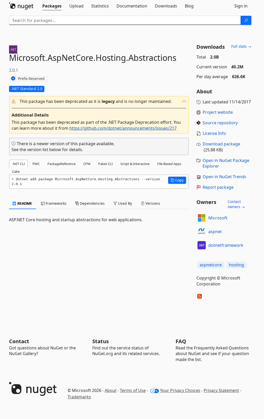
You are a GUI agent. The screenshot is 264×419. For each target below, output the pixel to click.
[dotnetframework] (201, 245)
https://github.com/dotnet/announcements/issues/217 (123, 128)
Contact (19, 341)
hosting (236, 265)
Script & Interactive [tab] (135, 163)
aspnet (215, 231)
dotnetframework (225, 245)
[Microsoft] (201, 218)
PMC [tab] (36, 163)
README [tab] (24, 203)
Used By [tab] (124, 203)
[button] (99, 101)
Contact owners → (236, 204)
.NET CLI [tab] (18, 163)
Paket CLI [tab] (105, 163)
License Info (214, 133)
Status (100, 341)
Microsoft (217, 218)
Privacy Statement (221, 390)
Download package (221, 144)
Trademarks (79, 397)
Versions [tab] (152, 203)
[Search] (246, 20)
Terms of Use (133, 390)
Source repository (220, 123)
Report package (218, 187)
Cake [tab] (16, 171)
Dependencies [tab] (92, 203)
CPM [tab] (86, 163)
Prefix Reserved (31, 78)
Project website (218, 112)
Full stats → (241, 46)
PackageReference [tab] (61, 163)
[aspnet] (201, 231)
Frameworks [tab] (56, 203)
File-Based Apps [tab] (169, 163)
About (111, 390)
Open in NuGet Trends (224, 176)
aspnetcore (211, 265)
